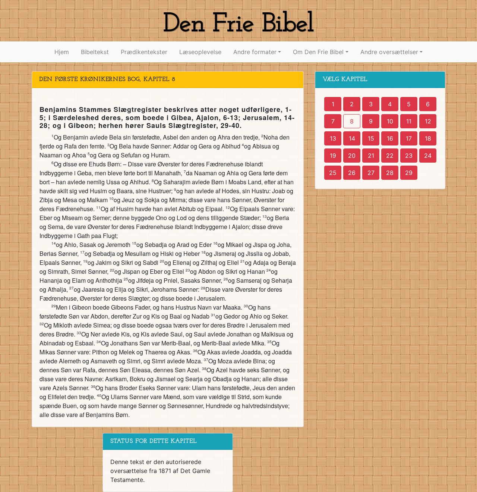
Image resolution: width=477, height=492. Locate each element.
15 (371, 138)
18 (428, 138)
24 (428, 155)
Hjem (61, 52)
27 (371, 172)
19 (333, 155)
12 (428, 121)
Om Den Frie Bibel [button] (318, 52)
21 (371, 155)
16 (390, 138)
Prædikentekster (144, 52)
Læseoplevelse (200, 52)
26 (352, 172)
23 (409, 155)
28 (390, 172)
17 (409, 138)
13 (333, 138)
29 (409, 172)
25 (333, 172)
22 (390, 155)
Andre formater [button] (255, 52)
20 (352, 155)
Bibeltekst (95, 52)
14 (352, 138)
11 (408, 121)
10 (390, 121)
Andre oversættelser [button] (389, 52)
